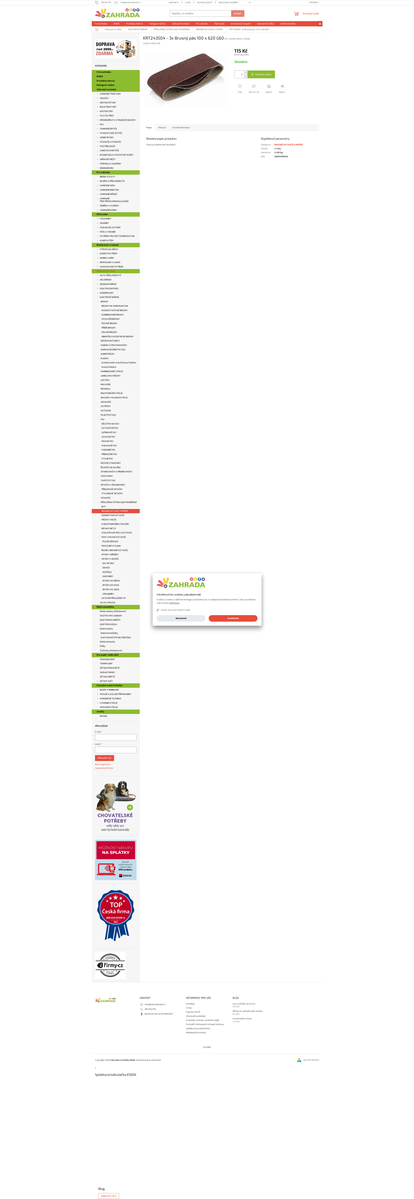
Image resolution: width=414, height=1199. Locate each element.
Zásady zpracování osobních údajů (175, 610)
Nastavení (181, 618)
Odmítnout (174, 603)
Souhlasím (233, 618)
